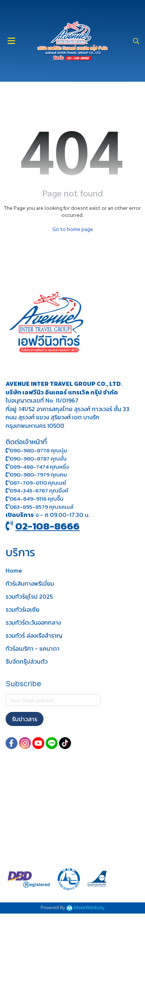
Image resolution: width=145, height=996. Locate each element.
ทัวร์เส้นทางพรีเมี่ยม (30, 583)
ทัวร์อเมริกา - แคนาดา (32, 648)
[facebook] (11, 743)
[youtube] (38, 743)
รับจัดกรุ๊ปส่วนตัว (27, 661)
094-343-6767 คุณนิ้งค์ (39, 490)
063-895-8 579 (29, 506)
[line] (52, 743)
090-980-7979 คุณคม (38, 474)
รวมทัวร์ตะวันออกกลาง (33, 622)
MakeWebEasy (89, 908)
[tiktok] (65, 743)
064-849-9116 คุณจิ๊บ (37, 498)
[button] (136, 41)
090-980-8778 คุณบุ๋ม (38, 450)
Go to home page (72, 228)
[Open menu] (11, 40)
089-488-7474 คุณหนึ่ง (39, 466)
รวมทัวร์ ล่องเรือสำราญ (34, 635)
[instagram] (25, 743)
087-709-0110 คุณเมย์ (38, 482)
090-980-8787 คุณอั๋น (38, 458)
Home (14, 570)
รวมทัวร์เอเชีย (22, 609)
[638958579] (8, 506)
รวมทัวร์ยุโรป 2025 (29, 596)
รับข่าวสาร (24, 719)
